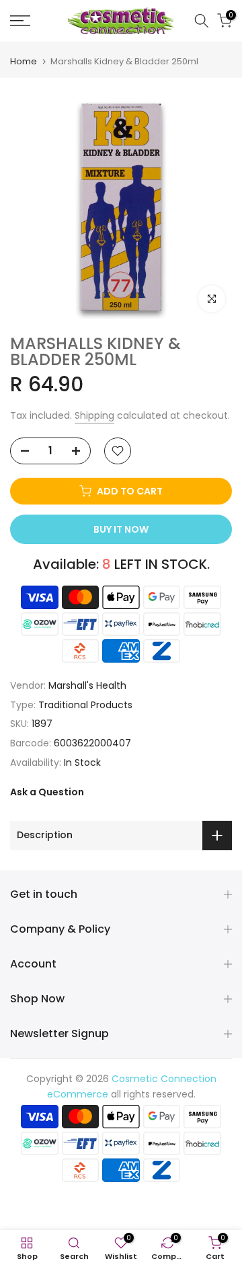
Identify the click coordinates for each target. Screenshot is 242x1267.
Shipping (94, 415)
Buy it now (121, 529)
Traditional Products (85, 705)
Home (23, 61)
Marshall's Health (87, 685)
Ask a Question (47, 792)
